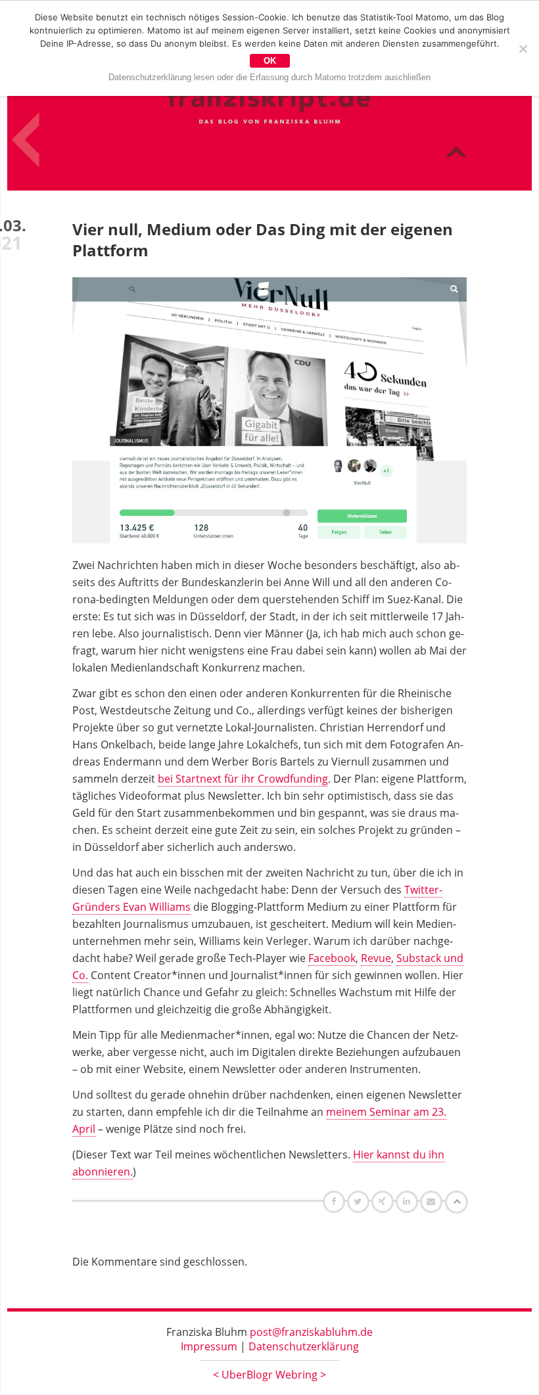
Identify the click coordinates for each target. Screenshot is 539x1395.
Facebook (332, 958)
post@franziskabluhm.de (311, 1332)
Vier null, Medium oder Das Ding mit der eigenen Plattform (262, 239)
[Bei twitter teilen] (359, 1201)
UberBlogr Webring (269, 1374)
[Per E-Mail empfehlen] (433, 1201)
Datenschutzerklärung (303, 1346)
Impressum (209, 1346)
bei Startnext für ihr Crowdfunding (243, 778)
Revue (376, 958)
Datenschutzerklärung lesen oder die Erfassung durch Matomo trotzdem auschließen (269, 77)
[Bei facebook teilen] (335, 1201)
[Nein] (522, 48)
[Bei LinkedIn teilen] (408, 1201)
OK (270, 61)
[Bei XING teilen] (384, 1201)
